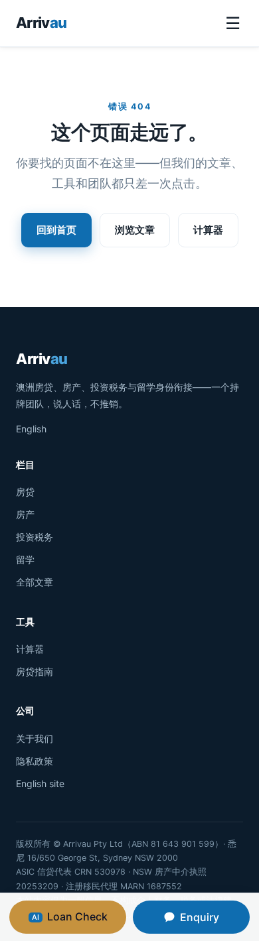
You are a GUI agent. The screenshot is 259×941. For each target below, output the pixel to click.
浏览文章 (135, 229)
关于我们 (34, 738)
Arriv (41, 22)
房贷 (25, 491)
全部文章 (34, 582)
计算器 (208, 229)
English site (40, 783)
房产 (25, 514)
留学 (25, 559)
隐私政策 (34, 761)
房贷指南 (34, 671)
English (31, 428)
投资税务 (34, 536)
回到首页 (56, 229)
